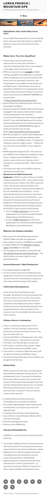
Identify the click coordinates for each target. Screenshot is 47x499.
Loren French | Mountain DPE (16, 5)
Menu (25, 16)
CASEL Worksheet (20, 211)
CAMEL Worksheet (21, 220)
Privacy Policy (8, 493)
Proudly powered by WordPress (27, 493)
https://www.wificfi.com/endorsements (21, 100)
